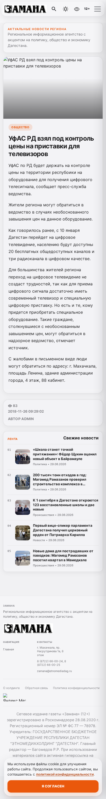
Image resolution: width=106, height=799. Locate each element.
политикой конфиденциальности (65, 774)
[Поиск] (54, 9)
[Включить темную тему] (65, 9)
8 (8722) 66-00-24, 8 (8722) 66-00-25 (51, 663)
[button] (97, 9)
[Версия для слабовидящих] (76, 9)
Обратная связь (36, 688)
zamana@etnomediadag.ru (54, 671)
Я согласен (53, 786)
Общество (20, 127)
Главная (8, 649)
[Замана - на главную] (25, 9)
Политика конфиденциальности (76, 688)
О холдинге (11, 688)
